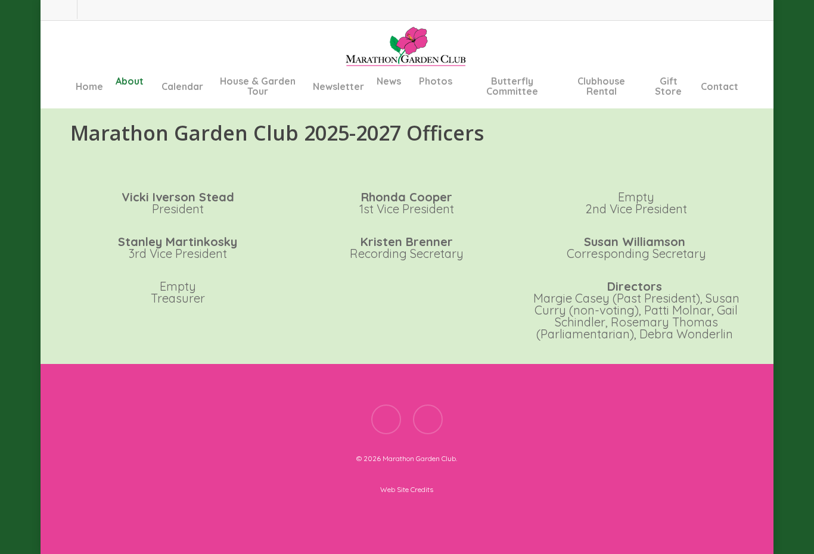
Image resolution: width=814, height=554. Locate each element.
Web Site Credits (406, 489)
